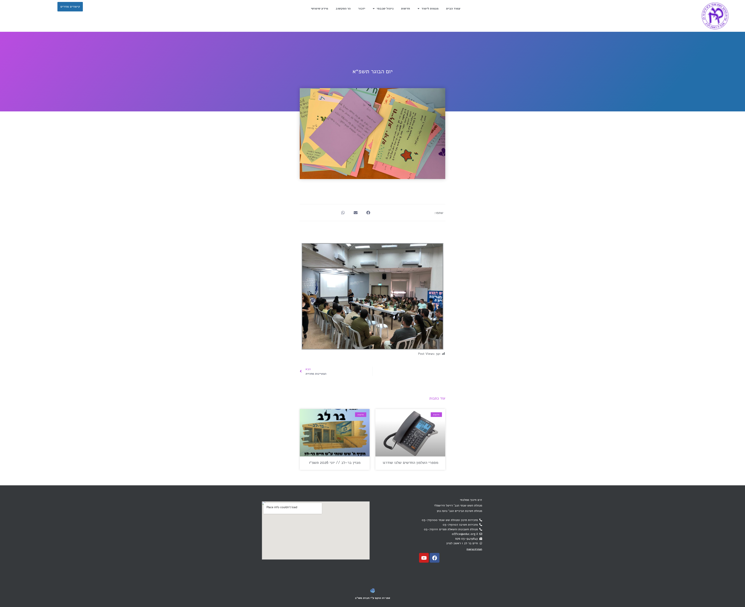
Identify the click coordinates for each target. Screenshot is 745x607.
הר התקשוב (343, 8)
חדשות (405, 8)
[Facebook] (434, 558)
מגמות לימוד (429, 8)
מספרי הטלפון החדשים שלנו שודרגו (410, 462)
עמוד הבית (453, 8)
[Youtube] (424, 558)
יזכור (361, 8)
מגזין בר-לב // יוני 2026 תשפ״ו (334, 462)
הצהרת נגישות (474, 549)
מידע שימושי (319, 8)
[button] (368, 212)
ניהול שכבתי (385, 8)
